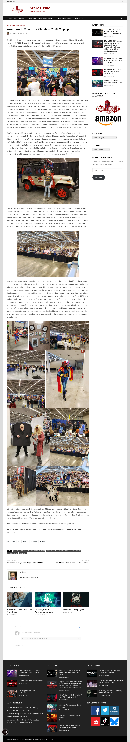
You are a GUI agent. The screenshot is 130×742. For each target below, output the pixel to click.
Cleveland (23, 550)
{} (44, 638)
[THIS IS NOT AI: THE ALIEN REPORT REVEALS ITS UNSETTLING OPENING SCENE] (97, 30)
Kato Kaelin (22, 553)
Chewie (9, 714)
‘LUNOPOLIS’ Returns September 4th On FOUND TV (113, 82)
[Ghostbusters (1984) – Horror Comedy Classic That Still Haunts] (92, 681)
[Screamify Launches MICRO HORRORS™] (12, 691)
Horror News (31, 18)
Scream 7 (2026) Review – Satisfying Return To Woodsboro (110, 692)
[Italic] (25, 638)
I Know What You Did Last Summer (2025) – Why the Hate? (109, 671)
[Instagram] (120, 1)
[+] (47, 638)
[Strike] (30, 638)
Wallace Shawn (69, 550)
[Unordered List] (35, 638)
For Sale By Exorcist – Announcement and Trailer (44, 611)
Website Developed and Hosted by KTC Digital (39, 739)
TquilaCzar (14, 33)
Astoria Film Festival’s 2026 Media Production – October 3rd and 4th (113, 60)
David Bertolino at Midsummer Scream (31, 681)
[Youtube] (115, 1)
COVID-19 (78, 550)
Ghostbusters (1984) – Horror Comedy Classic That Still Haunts (111, 682)
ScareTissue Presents (45, 18)
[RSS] (122, 1)
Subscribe (98, 177)
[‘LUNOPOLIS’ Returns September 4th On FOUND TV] (97, 81)
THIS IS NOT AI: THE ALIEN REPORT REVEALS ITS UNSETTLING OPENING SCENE (113, 32)
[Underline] (27, 638)
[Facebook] (113, 1)
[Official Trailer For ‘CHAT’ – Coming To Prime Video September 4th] (97, 70)
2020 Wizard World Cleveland (54, 550)
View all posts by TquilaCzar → (29, 577)
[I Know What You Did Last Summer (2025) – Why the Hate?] (92, 671)
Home (10, 18)
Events (9, 25)
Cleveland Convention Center (36, 550)
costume (15, 550)
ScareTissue (40, 7)
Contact (78, 18)
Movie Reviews (19, 18)
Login (79, 627)
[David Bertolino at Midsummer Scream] (12, 681)
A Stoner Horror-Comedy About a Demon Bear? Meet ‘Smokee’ (69, 726)
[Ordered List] (32, 638)
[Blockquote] (37, 638)
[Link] (42, 638)
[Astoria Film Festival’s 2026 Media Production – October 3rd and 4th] (97, 59)
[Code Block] (40, 638)
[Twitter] (117, 1)
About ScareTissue (64, 18)
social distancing (12, 553)
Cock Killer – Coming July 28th (73, 610)
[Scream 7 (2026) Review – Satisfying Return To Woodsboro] (92, 691)
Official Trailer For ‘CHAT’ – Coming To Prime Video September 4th (112, 72)
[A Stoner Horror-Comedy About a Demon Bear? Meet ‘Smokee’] (52, 726)
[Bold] (22, 638)
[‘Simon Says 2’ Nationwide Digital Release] (52, 715)
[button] (17, 335)
